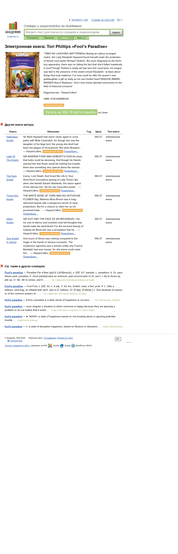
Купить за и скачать (70, 112)
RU (118, 20)
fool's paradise (13, 300)
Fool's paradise (14, 272)
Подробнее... (71, 151)
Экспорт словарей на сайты (17, 346)
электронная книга (53, 151)
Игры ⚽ (81, 38)
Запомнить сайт (80, 20)
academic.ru (13, 36)
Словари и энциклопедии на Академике (53, 26)
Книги (65, 38)
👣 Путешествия (14, 341)
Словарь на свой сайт (103, 20)
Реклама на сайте (65, 338)
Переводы (49, 38)
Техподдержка (50, 338)
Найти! (116, 32)
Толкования (32, 38)
